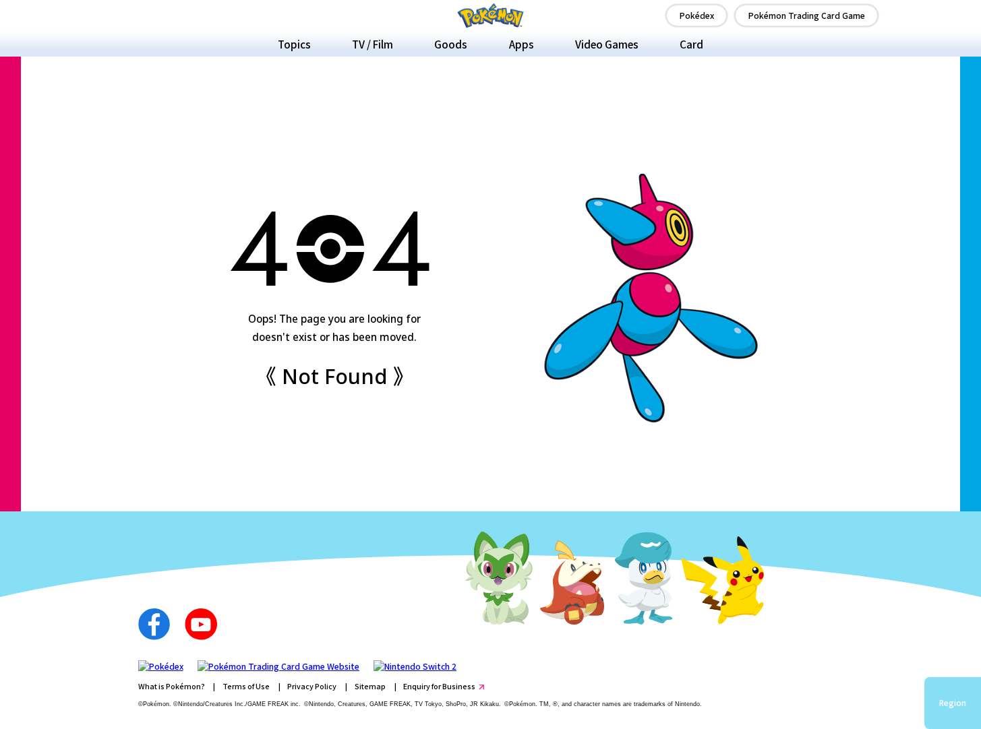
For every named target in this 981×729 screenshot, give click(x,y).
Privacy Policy (311, 686)
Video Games (606, 43)
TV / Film (372, 43)
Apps (521, 43)
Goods (450, 43)
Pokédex (697, 15)
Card (691, 43)
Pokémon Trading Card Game (806, 15)
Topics (294, 43)
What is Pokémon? (171, 686)
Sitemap (370, 686)
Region (952, 702)
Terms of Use (246, 686)
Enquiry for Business (439, 686)
